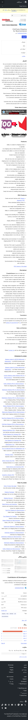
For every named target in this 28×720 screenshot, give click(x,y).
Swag (11, 683)
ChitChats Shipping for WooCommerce (14, 532)
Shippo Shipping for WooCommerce (11, 520)
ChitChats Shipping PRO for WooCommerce (13, 424)
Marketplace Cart (10, 444)
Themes (11, 667)
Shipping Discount (8, 498)
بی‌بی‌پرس (24, 693)
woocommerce (5, 616)
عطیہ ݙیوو (10, 681)
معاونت (23, 56)
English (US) (4, 610)
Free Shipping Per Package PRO (13, 440)
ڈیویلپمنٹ (23, 52)
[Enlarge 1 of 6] (24, 561)
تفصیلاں (23, 42)
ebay (7, 613)
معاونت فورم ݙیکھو (23, 656)
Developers (24, 681)
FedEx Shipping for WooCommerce (11, 549)
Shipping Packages (9, 492)
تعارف (25, 665)
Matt (25, 690)
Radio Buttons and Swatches (9, 504)
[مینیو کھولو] (2, 2)
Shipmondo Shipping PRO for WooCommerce (13, 412)
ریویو (24, 45)
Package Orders (9, 454)
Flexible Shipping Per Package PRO (12, 434)
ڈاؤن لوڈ (24, 36)
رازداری (25, 672)
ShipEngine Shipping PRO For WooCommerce (13, 389)
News (25, 667)
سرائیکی (21, 701)
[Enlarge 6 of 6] (11, 569)
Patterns (11, 672)
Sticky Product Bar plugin (10, 486)
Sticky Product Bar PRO (8, 460)
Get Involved (10, 676)
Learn (25, 676)
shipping (3, 613)
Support (25, 679)
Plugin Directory (23, 6)
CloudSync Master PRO (8, 475)
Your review (24, 643)
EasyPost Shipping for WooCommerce (15, 510)
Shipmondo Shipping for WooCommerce (14, 526)
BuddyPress (23, 695)
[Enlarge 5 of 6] (11, 565)
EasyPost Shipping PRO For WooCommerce (13, 418)
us (20, 322)
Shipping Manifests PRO (9, 430)
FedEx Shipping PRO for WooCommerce (14, 383)
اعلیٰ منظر (24, 620)
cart (15, 613)
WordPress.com (22, 688)
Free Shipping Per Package (10, 516)
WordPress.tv (23, 683)
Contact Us (11, 350)
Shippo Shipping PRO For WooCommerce (13, 406)
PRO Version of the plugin (20, 266)
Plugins (11, 669)
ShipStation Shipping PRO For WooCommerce (13, 398)
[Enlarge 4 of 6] (11, 561)
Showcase (10, 665)
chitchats (11, 613)
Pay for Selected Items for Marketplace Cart (13, 448)
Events (11, 679)
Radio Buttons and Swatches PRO (15, 466)
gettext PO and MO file (12, 322)
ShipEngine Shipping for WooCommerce (14, 542)
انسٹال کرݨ (22, 49)
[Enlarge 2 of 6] (24, 567)
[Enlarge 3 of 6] (24, 572)
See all (3, 643)
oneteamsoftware (22, 33)
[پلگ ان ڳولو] (12, 15)
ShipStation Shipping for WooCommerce (11, 536)
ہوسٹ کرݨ (24, 669)
